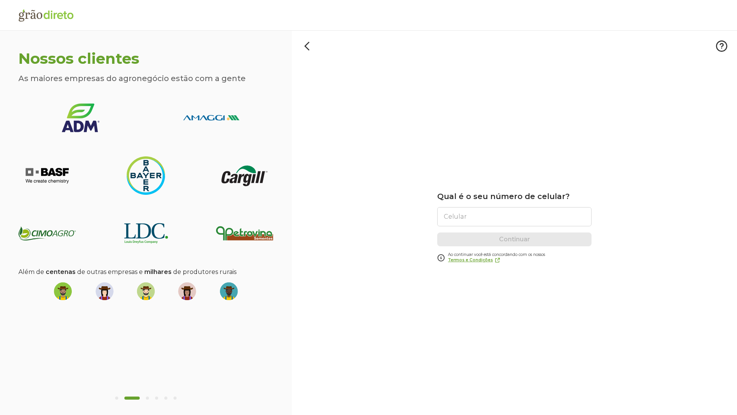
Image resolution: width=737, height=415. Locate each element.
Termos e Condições (470, 259)
